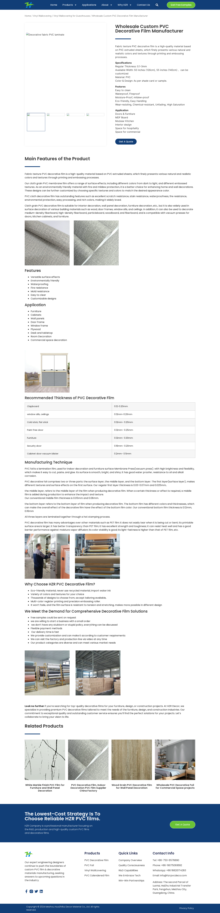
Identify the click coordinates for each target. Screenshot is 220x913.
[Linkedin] (41, 891)
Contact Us (143, 5)
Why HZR (123, 5)
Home (53, 5)
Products (67, 5)
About (105, 5)
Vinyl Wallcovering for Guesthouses (71, 16)
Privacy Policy (186, 908)
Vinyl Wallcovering (42, 16)
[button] (156, 4)
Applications (89, 5)
